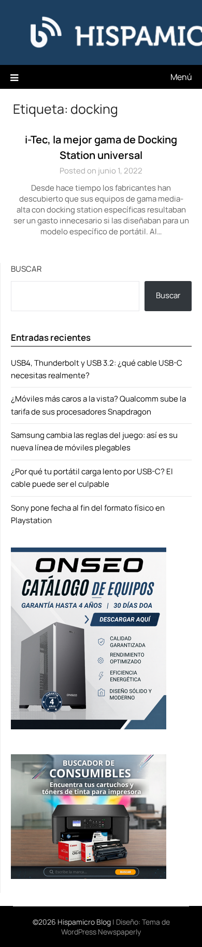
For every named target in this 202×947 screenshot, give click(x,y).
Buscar (26, 268)
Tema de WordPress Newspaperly (115, 927)
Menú (181, 77)
